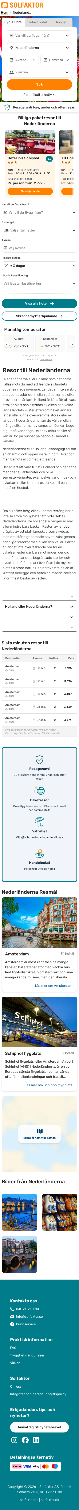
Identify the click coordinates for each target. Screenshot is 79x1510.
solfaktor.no (29, 1500)
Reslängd (8, 222)
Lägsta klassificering (15, 275)
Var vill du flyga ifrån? (15, 204)
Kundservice (26, 1324)
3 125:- (69, 668)
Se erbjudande (30, 191)
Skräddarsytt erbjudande (36, 316)
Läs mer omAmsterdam (53, 986)
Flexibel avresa (11, 257)
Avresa (6, 240)
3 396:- (69, 681)
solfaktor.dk (50, 1500)
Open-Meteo (46, 359)
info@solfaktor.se (29, 1317)
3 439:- (69, 707)
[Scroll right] (72, 344)
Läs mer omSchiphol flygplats (48, 1085)
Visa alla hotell (36, 303)
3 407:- (69, 694)
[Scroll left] (6, 344)
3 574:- (69, 720)
